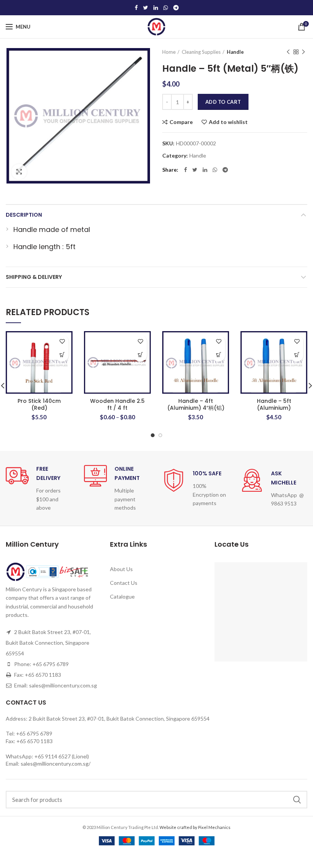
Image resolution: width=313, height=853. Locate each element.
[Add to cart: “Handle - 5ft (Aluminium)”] (296, 355)
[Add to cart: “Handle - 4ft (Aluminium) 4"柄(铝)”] (218, 355)
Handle (235, 52)
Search (297, 799)
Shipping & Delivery (34, 277)
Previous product (288, 52)
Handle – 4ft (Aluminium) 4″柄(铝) (195, 404)
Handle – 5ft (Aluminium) (274, 404)
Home (169, 52)
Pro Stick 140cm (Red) (39, 404)
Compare (181, 122)
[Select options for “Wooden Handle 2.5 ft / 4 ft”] (140, 355)
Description (24, 215)
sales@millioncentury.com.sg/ (55, 763)
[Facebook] (136, 8)
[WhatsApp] (166, 8)
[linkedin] (156, 8)
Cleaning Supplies (201, 52)
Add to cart (223, 102)
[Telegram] (176, 8)
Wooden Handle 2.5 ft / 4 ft (117, 404)
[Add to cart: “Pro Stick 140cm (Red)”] (62, 355)
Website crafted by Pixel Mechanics (195, 827)
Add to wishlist (228, 122)
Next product (303, 52)
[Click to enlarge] (19, 171)
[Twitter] (145, 8)
